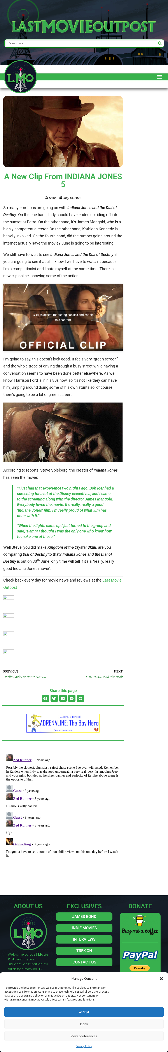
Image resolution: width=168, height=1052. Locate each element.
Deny (84, 1024)
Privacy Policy (84, 1046)
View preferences (84, 1036)
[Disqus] (63, 807)
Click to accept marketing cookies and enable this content (63, 317)
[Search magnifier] (160, 43)
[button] (161, 978)
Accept (84, 1012)
